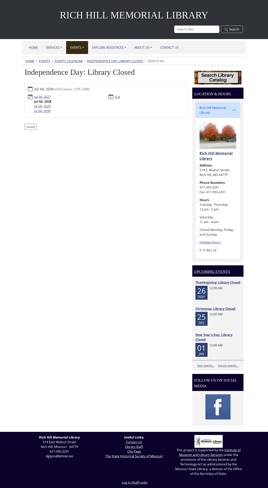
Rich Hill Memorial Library (213, 110)
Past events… (205, 365)
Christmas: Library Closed (215, 309)
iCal (117, 97)
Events (76, 47)
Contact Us (169, 47)
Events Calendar (69, 61)
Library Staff (134, 447)
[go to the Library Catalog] (217, 77)
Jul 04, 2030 (42, 111)
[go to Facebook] (217, 406)
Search (234, 29)
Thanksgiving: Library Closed (217, 282)
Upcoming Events (212, 272)
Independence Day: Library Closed (115, 61)
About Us (141, 47)
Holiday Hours (210, 242)
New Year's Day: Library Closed (213, 337)
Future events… (228, 365)
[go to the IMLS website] (208, 441)
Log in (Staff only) (134, 482)
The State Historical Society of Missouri (134, 456)
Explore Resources (108, 47)
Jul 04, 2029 (42, 106)
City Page (134, 451)
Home (33, 47)
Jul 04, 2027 (42, 97)
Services (53, 47)
